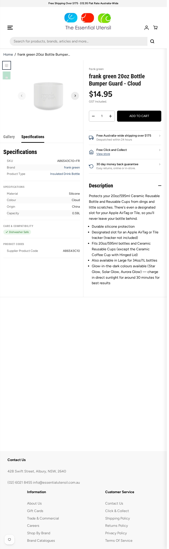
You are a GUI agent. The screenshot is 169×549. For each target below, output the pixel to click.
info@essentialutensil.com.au (56, 482)
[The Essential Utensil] (83, 21)
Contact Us (114, 503)
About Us (34, 503)
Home (8, 54)
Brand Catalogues (41, 540)
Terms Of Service (118, 540)
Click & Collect (117, 511)
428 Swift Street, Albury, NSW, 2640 (36, 471)
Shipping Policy (117, 518)
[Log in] (147, 28)
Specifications (32, 136)
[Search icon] (152, 41)
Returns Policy (116, 525)
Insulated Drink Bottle (65, 174)
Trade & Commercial (43, 518)
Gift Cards (35, 511)
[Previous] (22, 95)
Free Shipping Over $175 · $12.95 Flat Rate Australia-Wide (83, 3)
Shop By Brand (38, 533)
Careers (33, 525)
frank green (72, 167)
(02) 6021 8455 (19, 482)
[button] (10, 27)
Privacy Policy (116, 533)
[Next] (75, 95)
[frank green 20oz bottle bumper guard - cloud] (48, 95)
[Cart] (155, 27)
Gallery (9, 136)
